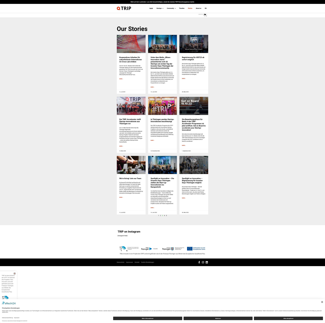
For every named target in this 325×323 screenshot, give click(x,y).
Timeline (181, 8)
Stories (190, 8)
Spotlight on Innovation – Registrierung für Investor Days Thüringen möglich (192, 180)
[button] (14, 273)
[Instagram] (203, 262)
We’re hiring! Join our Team (130, 178)
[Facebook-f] (199, 262)
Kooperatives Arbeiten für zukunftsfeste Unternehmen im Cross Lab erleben (130, 59)
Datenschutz (120, 262)
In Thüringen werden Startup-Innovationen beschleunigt (162, 120)
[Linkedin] (206, 262)
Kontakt (137, 262)
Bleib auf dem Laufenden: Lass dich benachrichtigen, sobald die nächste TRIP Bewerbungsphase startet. (162, 2)
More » (121, 78)
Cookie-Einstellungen (147, 262)
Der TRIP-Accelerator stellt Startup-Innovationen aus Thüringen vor (130, 121)
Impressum (129, 262)
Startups (159, 8)
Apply (151, 8)
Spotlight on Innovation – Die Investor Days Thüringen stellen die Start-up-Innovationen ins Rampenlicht (162, 182)
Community (170, 8)
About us (198, 8)
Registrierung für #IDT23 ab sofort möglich (193, 58)
